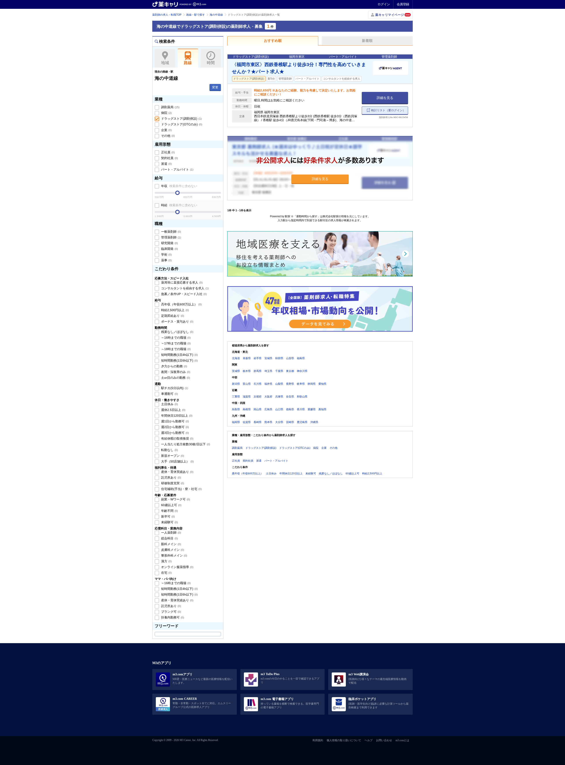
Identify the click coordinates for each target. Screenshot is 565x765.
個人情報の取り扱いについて (344, 740)
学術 (166, 254)
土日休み (169, 404)
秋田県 (279, 358)
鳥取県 (236, 409)
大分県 (279, 422)
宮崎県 (290, 422)
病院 (166, 113)
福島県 (301, 358)
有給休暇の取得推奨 (176, 438)
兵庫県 (279, 396)
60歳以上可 (170, 505)
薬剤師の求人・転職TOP (166, 14)
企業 (166, 130)
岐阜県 (301, 383)
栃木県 (247, 371)
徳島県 (290, 409)
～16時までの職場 (175, 337)
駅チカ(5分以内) (174, 388)
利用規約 (318, 740)
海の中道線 (216, 14)
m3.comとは (402, 740)
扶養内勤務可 (172, 617)
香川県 (301, 409)
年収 (178, 186)
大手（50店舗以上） (177, 461)
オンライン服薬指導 (176, 567)
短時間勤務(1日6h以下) (179, 360)
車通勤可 (169, 393)
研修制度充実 (172, 483)
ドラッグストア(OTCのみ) (181, 124)
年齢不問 (169, 510)
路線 (188, 63)
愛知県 (322, 383)
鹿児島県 (302, 422)
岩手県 (258, 358)
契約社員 (169, 158)
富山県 (247, 383)
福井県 (268, 383)
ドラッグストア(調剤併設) (181, 118)
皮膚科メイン (172, 549)
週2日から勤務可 (174, 427)
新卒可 (167, 516)
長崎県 (258, 422)
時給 (178, 205)
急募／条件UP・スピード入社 (183, 294)
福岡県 (236, 422)
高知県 (322, 409)
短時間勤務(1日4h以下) (179, 355)
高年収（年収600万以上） (181, 304)
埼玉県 (268, 371)
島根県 (247, 409)
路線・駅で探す (195, 14)
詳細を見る (385, 98)
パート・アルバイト (176, 169)
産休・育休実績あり (176, 471)
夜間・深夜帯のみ (175, 372)
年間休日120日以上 (176, 415)
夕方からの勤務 (173, 366)
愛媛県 (312, 409)
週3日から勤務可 (174, 432)
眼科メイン (170, 544)
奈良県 (290, 396)
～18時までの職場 (175, 349)
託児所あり (170, 477)
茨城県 (236, 371)
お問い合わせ (384, 740)
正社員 (167, 152)
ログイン (384, 4)
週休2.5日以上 (172, 410)
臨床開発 (169, 249)
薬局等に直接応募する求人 (181, 282)
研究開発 (169, 243)
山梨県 (279, 383)
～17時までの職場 (175, 343)
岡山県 (258, 409)
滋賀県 (247, 396)
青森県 (247, 358)
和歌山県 (302, 396)
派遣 (166, 163)
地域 (165, 63)
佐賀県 (247, 422)
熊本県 (268, 422)
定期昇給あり (172, 316)
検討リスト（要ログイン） (388, 110)
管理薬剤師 (170, 237)
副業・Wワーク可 (175, 499)
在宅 (166, 572)
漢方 (166, 561)
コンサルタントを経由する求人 (184, 288)
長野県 (290, 383)
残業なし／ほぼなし (176, 332)
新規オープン (172, 455)
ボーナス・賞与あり (176, 321)
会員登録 (403, 4)
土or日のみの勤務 (175, 377)
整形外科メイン (173, 555)
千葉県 (279, 371)
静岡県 (312, 383)
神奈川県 (302, 371)
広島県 (268, 409)
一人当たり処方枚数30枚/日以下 (185, 444)
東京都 (290, 371)
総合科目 (169, 538)
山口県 (279, 409)
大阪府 (268, 396)
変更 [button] (215, 87)
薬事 (166, 260)
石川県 (258, 383)
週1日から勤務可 (174, 421)
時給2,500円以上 (174, 310)
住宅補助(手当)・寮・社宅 (181, 489)
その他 (167, 135)
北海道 (236, 358)
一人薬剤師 (170, 532)
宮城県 (268, 358)
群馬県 (258, 371)
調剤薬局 (169, 107)
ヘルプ (369, 740)
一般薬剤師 (170, 231)
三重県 (236, 396)
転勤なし (169, 450)
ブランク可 (170, 611)
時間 (211, 63)
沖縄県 (314, 422)
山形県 (290, 358)
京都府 (258, 396)
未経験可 (169, 522)
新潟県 (236, 383)
